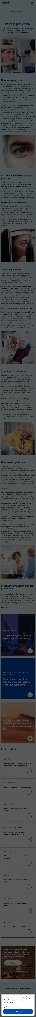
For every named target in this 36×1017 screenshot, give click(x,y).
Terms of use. (9, 1003)
